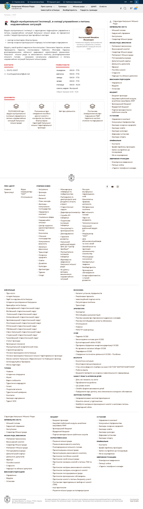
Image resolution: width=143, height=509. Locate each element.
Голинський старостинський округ (21, 314)
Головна (7, 15)
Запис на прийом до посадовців (121, 151)
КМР (14, 15)
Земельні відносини (43, 248)
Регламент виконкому (121, 46)
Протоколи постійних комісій (66, 456)
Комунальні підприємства (123, 122)
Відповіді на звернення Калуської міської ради (68, 263)
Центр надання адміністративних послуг (46, 228)
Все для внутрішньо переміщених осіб (88, 192)
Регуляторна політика (85, 302)
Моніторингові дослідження (88, 364)
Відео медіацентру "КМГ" (26, 191)
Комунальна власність (44, 243)
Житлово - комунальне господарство (45, 206)
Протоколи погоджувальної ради (68, 473)
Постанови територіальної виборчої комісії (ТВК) (72, 483)
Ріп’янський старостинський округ (21, 326)
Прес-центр (46, 7)
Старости (116, 73)
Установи (116, 89)
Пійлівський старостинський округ (21, 329)
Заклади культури (120, 131)
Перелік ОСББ (82, 337)
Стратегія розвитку (65, 238)
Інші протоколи (59, 488)
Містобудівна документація (88, 315)
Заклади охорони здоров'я (124, 125)
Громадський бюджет (121, 104)
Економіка (43, 233)
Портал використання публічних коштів (121, 111)
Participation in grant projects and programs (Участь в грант (68, 200)
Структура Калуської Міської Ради (125, 22)
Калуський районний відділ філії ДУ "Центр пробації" (68, 245)
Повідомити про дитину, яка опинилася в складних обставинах (104, 392)
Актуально (43, 189)
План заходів (44, 201)
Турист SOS (11, 401)
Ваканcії (42, 198)
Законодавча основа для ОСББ (90, 339)
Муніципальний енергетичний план (22, 347)
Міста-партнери (13, 365)
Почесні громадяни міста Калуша (21, 353)
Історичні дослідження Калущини (21, 302)
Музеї (9, 377)
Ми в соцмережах (120, 155)
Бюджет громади (119, 96)
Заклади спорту (119, 137)
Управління (117, 83)
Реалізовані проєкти (85, 296)
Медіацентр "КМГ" (87, 235)
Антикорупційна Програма (18, 362)
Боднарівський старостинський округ (23, 308)
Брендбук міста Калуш (16, 305)
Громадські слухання (15, 344)
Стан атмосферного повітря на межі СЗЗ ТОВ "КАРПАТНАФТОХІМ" (105, 367)
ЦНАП (93, 7)
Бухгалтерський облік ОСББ (88, 342)
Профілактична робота (86, 383)
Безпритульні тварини (88, 263)
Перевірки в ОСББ (84, 351)
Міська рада (78, 7)
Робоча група (82, 370)
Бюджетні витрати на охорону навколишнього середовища (102, 373)
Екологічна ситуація (84, 361)
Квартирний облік (84, 407)
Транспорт (43, 252)
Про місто (10, 293)
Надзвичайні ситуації (44, 221)
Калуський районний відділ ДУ (89, 228)
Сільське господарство (45, 237)
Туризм (42, 272)
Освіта (41, 260)
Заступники (117, 36)
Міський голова (119, 30)
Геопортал (80, 312)
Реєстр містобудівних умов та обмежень (94, 321)
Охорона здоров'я (43, 256)
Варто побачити (13, 380)
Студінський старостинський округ (21, 335)
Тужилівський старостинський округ (22, 338)
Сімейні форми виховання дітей (90, 389)
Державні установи (120, 134)
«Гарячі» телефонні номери (124, 168)
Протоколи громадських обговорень (69, 476)
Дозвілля (43, 263)
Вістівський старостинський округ (21, 311)
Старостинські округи (67, 208)
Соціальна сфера (46, 217)
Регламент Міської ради (122, 55)
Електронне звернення (122, 162)
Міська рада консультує (87, 258)
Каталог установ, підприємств (89, 293)
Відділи (115, 86)
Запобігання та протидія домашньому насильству (89, 250)
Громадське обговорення (88, 271)
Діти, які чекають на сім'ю (87, 380)
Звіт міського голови (88, 213)
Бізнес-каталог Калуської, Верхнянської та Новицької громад (33, 359)
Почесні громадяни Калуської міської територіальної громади (34, 356)
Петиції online (118, 165)
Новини (7, 189)
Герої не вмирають (86, 219)
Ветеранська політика (88, 208)
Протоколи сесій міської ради (66, 459)
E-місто (103, 7)
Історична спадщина (15, 374)
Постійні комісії (119, 70)
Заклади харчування (15, 398)
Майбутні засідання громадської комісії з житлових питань (102, 404)
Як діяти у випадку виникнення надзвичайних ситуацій (67, 274)
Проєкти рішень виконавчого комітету (70, 453)
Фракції (115, 67)
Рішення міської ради (62, 441)
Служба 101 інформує (65, 216)
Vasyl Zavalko (134, 501)
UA (125, 2)
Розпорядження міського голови (67, 447)
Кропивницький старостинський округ (23, 320)
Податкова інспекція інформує (65, 223)
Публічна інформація (74, 2)
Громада (63, 7)
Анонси (42, 195)
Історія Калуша (13, 296)
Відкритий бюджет (120, 107)
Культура (43, 266)
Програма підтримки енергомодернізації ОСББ (97, 345)
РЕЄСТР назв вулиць (85, 330)
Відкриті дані (54, 2)
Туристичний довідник (16, 392)
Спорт (41, 275)
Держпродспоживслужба (68, 212)
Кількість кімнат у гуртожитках (89, 401)
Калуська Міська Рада (23, 7)
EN (131, 2)
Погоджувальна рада (121, 58)
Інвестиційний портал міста (88, 299)
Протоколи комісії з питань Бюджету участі (72, 479)
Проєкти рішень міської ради (66, 450)
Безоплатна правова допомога (87, 201)
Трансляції (9, 192)
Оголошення (26, 197)
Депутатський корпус (121, 61)
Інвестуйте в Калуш (50, 10)
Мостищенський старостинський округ (23, 323)
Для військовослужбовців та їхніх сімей (90, 241)
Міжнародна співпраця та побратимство (67, 191)
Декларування (67, 234)
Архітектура (44, 269)
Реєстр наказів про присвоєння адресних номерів (98, 318)
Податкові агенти (14, 389)
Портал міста (19, 2)
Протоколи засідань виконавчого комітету (71, 467)
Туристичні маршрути (16, 383)
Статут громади (13, 341)
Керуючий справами (121, 33)
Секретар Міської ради (122, 39)
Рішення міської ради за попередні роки (71, 491)
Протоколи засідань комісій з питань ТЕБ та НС (72, 463)
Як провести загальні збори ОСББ (91, 348)
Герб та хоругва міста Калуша (19, 299)
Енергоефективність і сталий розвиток (90, 278)
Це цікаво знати (83, 386)
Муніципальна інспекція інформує (67, 254)
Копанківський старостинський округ (22, 317)
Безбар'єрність (70, 10)
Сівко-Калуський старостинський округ (23, 332)
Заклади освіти (118, 128)
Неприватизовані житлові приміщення (93, 398)
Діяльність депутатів (121, 64)
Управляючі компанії (121, 119)
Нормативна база (37, 2)
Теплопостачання (90, 223)
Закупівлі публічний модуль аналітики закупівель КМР (124, 100)
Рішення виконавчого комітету (66, 444)
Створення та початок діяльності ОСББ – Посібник (98, 354)
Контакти (116, 144)
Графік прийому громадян (123, 147)
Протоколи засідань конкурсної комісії (70, 470)
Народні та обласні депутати (125, 76)
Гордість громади (88, 10)
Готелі (9, 386)
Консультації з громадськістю (67, 229)
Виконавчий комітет (121, 49)
